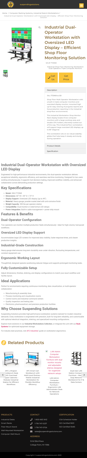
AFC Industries (32, 331)
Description (52, 90)
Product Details (53, 146)
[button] (81, 5)
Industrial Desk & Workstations (46, 13)
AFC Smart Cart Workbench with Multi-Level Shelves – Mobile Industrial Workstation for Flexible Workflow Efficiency (32, 377)
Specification (52, 151)
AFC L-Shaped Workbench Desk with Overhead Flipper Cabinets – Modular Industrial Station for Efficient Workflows (11, 377)
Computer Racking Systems (21, 13)
